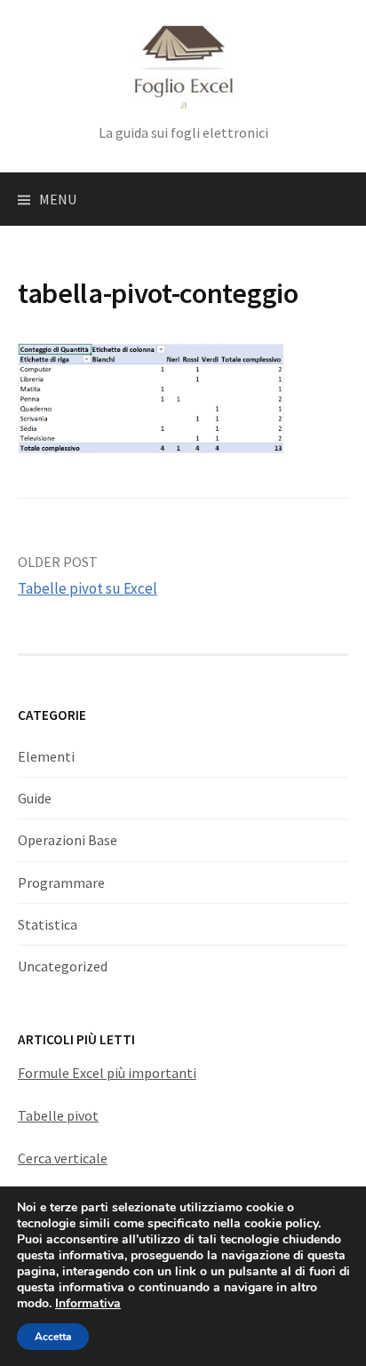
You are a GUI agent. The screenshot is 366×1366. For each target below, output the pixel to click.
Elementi (46, 756)
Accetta (53, 1337)
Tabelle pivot (58, 1115)
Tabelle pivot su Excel (87, 588)
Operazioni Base (67, 840)
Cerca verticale (62, 1158)
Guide (35, 798)
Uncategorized (62, 966)
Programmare (61, 882)
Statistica (47, 924)
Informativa (88, 1303)
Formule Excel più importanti (107, 1073)
